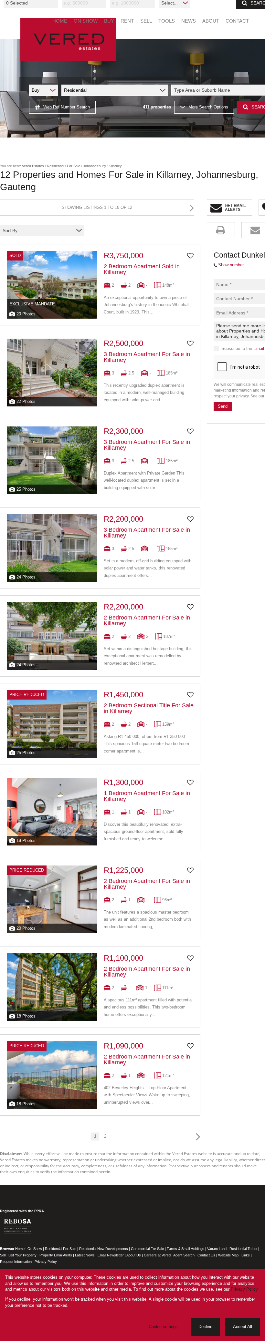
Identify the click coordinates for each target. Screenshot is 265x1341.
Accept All (242, 1326)
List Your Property (22, 1255)
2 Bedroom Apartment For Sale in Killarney (147, 620)
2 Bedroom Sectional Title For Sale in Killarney (149, 708)
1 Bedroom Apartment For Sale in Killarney (147, 796)
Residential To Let (243, 1249)
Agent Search (184, 1255)
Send (223, 406)
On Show (34, 1249)
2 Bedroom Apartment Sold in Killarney (142, 269)
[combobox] (31, 2)
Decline (205, 1326)
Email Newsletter (111, 1255)
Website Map (228, 1255)
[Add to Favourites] (190, 255)
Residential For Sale (60, 1249)
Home (20, 1249)
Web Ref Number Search (66, 107)
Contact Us (206, 1255)
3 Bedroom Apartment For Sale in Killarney (147, 357)
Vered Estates (33, 166)
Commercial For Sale (147, 1249)
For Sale (73, 166)
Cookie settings (163, 1326)
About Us (133, 1255)
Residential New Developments (103, 1249)
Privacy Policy (46, 1262)
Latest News (85, 1255)
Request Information (16, 1262)
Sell (2, 1255)
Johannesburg (94, 166)
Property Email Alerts (55, 1255)
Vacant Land (217, 1249)
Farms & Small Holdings (185, 1249)
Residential (55, 166)
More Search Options (208, 107)
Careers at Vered (157, 1255)
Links (245, 1255)
